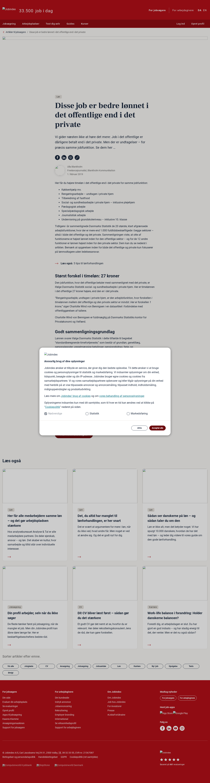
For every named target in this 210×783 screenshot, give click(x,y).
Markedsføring (139, 413)
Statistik (94, 413)
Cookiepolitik (52, 407)
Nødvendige (55, 413)
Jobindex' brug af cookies (76, 396)
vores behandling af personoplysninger (121, 396)
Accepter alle (157, 428)
